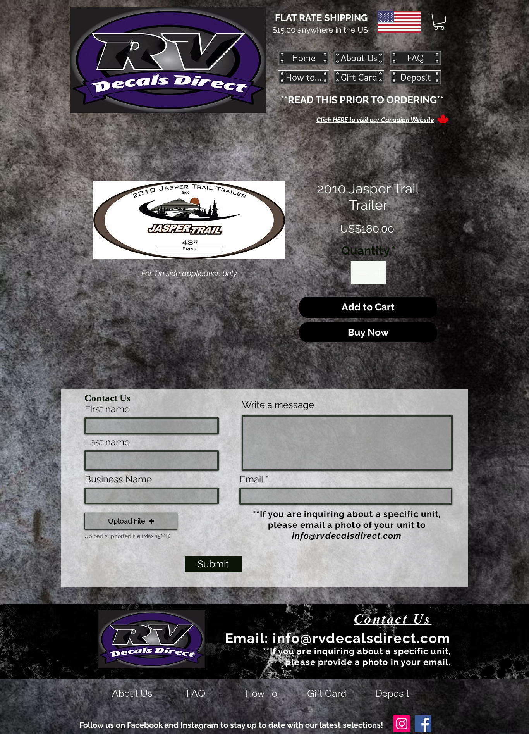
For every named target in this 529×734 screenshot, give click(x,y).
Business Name (118, 479)
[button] (130, 521)
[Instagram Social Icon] (401, 723)
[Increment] (380, 272)
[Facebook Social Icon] (423, 723)
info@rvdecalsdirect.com (347, 536)
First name (107, 409)
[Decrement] (361, 272)
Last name (107, 442)
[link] (439, 22)
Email (251, 479)
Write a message (278, 405)
